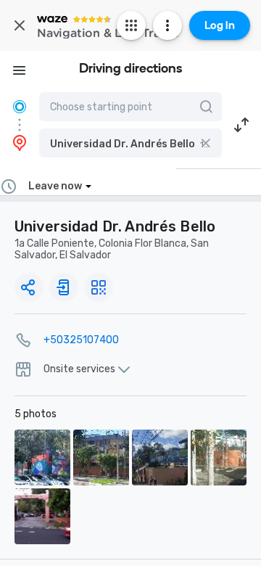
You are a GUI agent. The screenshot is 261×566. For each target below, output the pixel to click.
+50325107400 (81, 340)
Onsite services (79, 369)
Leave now (55, 186)
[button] (130, 142)
